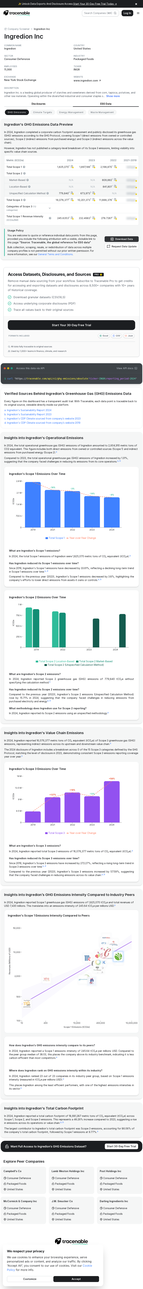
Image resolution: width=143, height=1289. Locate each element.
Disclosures (39, 103)
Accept (76, 1278)
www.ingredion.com (86, 80)
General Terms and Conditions (55, 254)
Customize (29, 1278)
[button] (71, 167)
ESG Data (105, 103)
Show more (113, 96)
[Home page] (15, 13)
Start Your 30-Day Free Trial (71, 325)
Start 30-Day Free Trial (121, 1146)
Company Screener (19, 28)
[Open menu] (138, 13)
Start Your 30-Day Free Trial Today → (95, 3)
